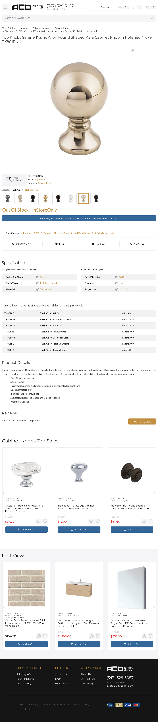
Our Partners (88, 679)
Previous (3, 492)
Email (61, 244)
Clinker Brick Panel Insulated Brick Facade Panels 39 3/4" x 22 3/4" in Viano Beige (25, 623)
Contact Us (61, 674)
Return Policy (24, 683)
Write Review (142, 421)
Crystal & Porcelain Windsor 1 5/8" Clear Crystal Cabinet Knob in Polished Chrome (24, 508)
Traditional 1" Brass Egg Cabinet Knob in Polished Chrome (76, 507)
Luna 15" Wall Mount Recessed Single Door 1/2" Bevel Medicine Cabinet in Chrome (129, 623)
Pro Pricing (138, 244)
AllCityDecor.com (61, 704)
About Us (86, 674)
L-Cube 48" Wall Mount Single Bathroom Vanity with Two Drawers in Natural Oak (78, 623)
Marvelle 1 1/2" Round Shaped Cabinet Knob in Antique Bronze (130, 507)
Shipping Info (24, 674)
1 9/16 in (123, 289)
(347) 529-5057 (60, 6)
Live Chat (100, 244)
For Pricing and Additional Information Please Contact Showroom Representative (79, 218)
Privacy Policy (81, 704)
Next (154, 492)
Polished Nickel (48, 283)
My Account (61, 683)
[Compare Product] (38, 521)
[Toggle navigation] (5, 7)
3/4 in (122, 277)
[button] (132, 50)
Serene (43, 277)
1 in (121, 283)
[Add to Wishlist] (45, 521)
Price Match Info (26, 679)
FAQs (58, 679)
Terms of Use (24, 709)
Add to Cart (28, 529)
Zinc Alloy (45, 289)
